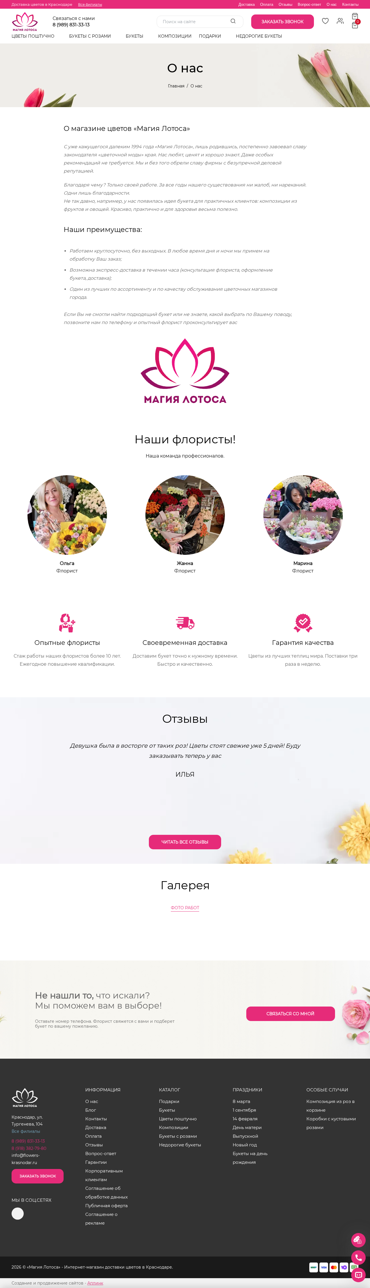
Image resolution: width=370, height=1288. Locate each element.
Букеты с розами (90, 36)
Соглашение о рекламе (101, 1219)
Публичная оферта (106, 1205)
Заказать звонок (38, 1176)
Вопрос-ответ (309, 4)
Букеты (135, 36)
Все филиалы (90, 4)
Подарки (210, 36)
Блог (90, 1110)
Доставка (246, 4)
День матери (247, 1127)
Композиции (175, 36)
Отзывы (285, 4)
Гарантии (96, 1162)
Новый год (245, 1145)
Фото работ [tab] (185, 907)
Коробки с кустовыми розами (331, 1123)
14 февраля (245, 1118)
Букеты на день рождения (250, 1158)
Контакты (350, 4)
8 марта (241, 1101)
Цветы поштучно (34, 36)
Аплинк (95, 1283)
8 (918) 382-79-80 (29, 1148)
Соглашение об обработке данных (106, 1192)
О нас (332, 4)
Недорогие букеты (259, 36)
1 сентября (244, 1110)
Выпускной (245, 1136)
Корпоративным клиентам (104, 1175)
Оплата (266, 4)
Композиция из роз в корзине (330, 1106)
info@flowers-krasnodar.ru (26, 1159)
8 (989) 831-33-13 (71, 25)
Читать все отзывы (185, 842)
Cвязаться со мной (290, 1013)
